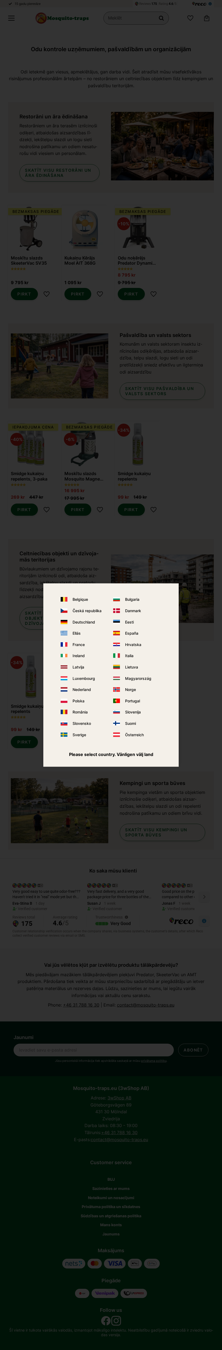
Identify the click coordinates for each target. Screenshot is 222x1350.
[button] (11, 18)
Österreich (134, 734)
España (131, 633)
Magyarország (138, 678)
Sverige (79, 734)
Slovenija (133, 712)
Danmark (133, 610)
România (80, 712)
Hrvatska (133, 644)
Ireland (79, 655)
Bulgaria (132, 599)
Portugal (132, 700)
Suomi (130, 723)
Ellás (77, 633)
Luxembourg (84, 678)
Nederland (82, 689)
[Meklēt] (161, 18)
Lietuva (131, 667)
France (79, 644)
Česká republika (87, 610)
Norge (130, 689)
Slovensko (82, 723)
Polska (78, 700)
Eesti (129, 621)
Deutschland (84, 621)
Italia (129, 655)
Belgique (80, 599)
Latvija (78, 667)
